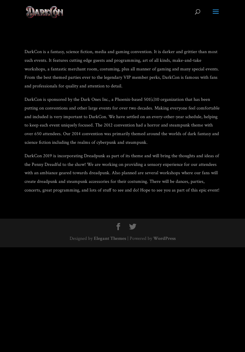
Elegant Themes (110, 238)
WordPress (164, 238)
